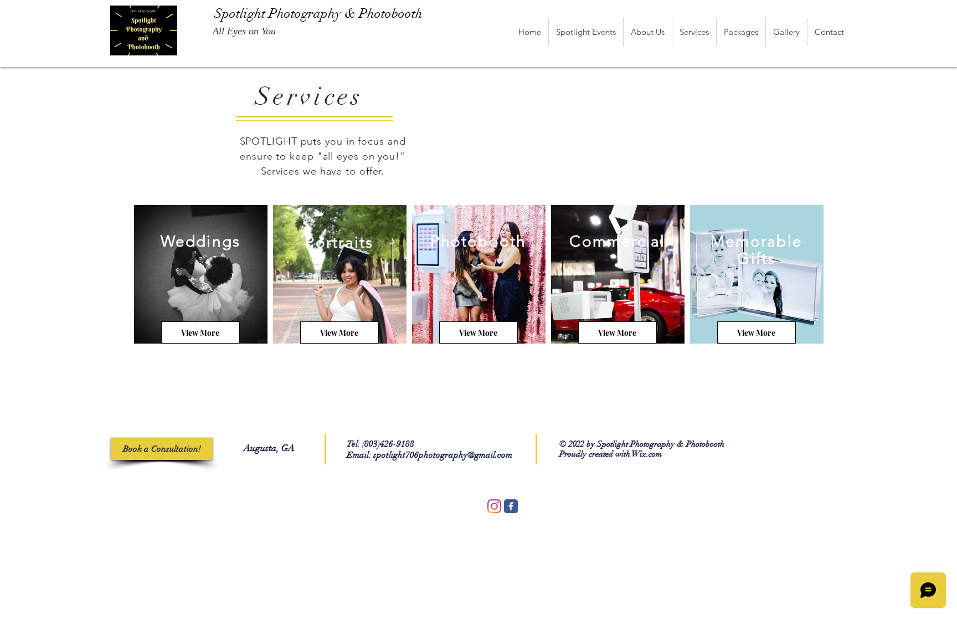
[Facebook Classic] (511, 506)
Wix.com (647, 454)
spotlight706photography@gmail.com (442, 455)
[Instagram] (494, 506)
